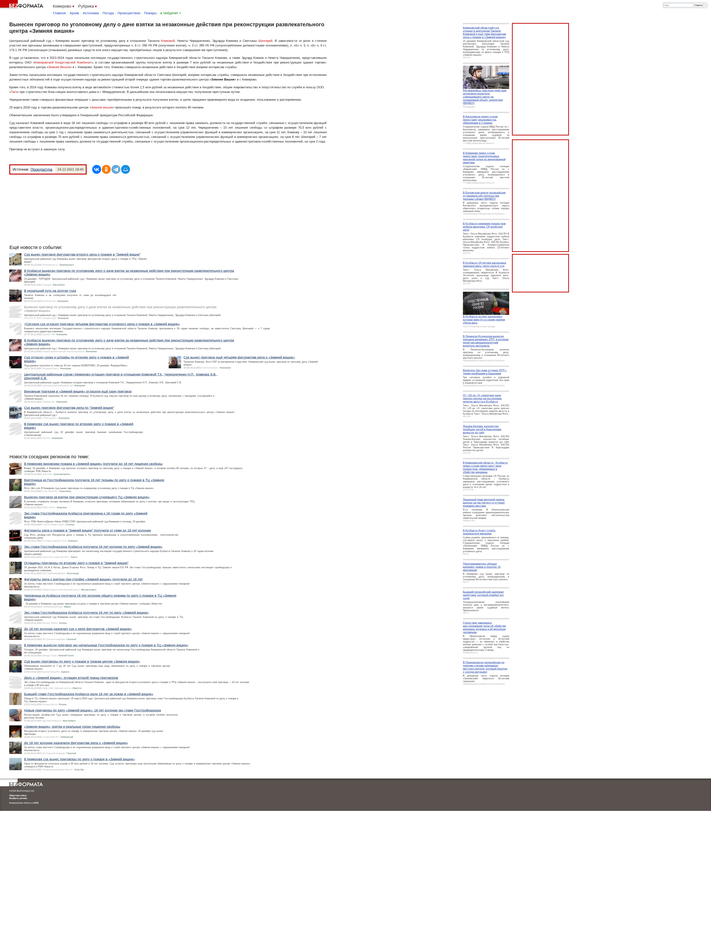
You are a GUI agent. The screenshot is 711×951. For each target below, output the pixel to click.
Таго (14, 92)
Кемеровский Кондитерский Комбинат (63, 62)
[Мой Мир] (125, 169)
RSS (36, 803)
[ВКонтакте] (96, 169)
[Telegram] (115, 169)
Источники (91, 13)
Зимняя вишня (101, 107)
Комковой (168, 41)
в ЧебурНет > (170, 13)
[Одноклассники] (106, 169)
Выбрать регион (18, 798)
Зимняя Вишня (59, 67)
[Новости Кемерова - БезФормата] (22, 4)
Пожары (150, 13)
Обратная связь (18, 795)
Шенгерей (265, 41)
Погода (108, 13)
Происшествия (129, 13)
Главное (59, 13)
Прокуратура (41, 169)
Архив (74, 13)
